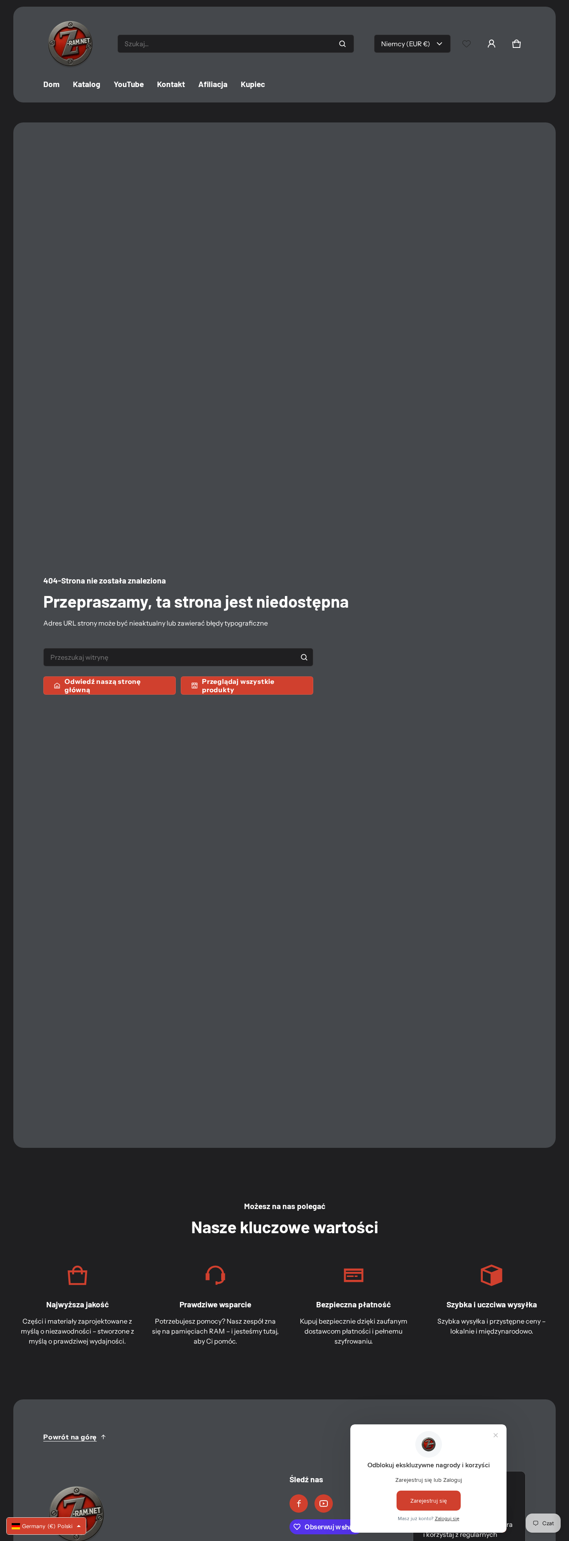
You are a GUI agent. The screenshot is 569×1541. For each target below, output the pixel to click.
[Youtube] (323, 1503)
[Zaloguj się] (491, 44)
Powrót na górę (70, 1437)
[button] (516, 44)
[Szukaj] (304, 657)
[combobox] (235, 44)
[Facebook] (298, 1503)
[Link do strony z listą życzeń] (466, 44)
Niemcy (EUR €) (405, 44)
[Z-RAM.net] (70, 44)
